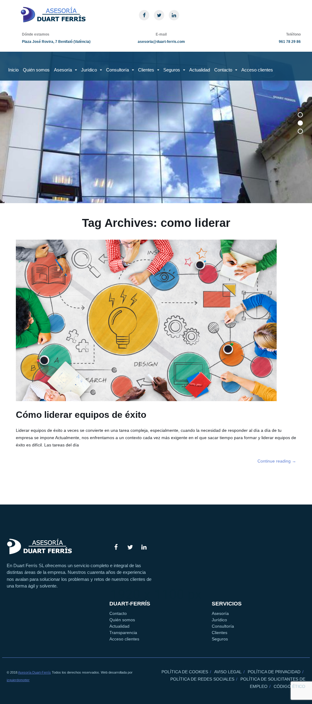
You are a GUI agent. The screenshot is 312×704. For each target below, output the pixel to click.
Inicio (13, 69)
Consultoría (117, 69)
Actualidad (199, 69)
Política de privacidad (274, 671)
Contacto (223, 69)
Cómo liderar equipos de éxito (81, 415)
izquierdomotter (18, 680)
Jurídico (89, 69)
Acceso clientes (257, 69)
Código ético (289, 686)
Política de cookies (184, 671)
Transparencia (123, 632)
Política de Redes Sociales (202, 679)
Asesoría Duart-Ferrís (34, 672)
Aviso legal (228, 671)
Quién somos (36, 69)
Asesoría (63, 69)
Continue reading (276, 461)
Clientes (146, 69)
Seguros (171, 69)
